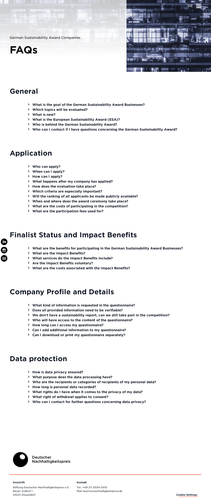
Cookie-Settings (186, 494)
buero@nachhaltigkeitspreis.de (102, 491)
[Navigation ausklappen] (198, 5)
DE (190, 6)
